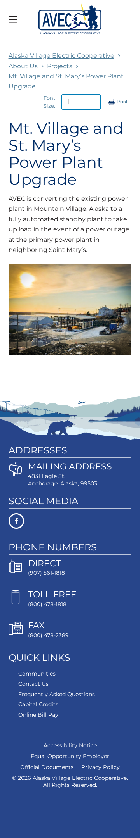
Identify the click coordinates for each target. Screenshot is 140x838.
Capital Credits (38, 704)
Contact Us (33, 683)
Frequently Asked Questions (56, 694)
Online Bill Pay (38, 714)
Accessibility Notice (70, 745)
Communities (37, 673)
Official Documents (47, 767)
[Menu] (13, 19)
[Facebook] (70, 521)
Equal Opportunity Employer (70, 756)
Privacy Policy (100, 767)
